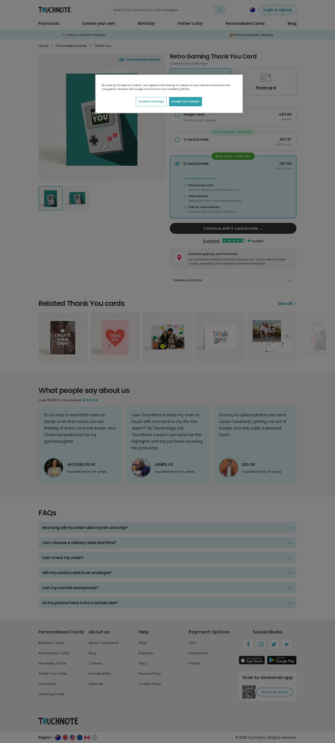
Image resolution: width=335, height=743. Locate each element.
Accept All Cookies (185, 101)
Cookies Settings (151, 101)
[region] (169, 93)
